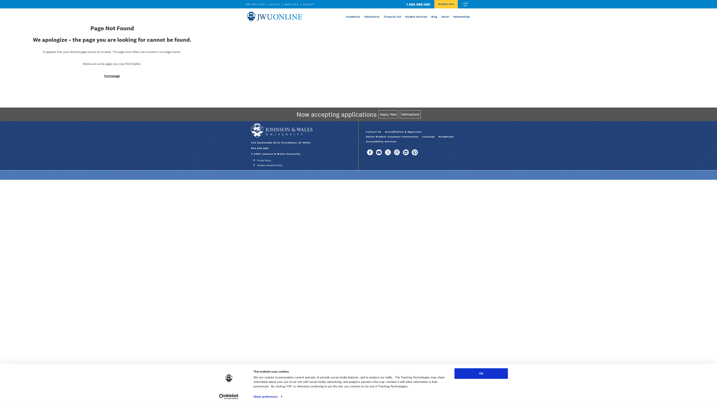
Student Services (416, 16)
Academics (353, 16)
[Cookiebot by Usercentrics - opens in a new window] (228, 397)
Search (307, 4)
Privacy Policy (264, 160)
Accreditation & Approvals (403, 131)
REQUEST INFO (446, 4)
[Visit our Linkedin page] (406, 154)
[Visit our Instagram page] (397, 154)
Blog (434, 16)
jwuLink (274, 4)
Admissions (372, 16)
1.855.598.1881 (418, 4)
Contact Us (373, 131)
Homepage (112, 76)
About (445, 16)
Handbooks (446, 136)
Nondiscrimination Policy (270, 165)
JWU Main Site (255, 4)
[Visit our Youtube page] (379, 154)
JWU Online (274, 16)
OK (481, 373)
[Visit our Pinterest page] (415, 154)
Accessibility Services (381, 141)
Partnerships (461, 16)
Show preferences (266, 396)
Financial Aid (392, 16)
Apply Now (291, 4)
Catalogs (428, 136)
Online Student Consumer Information (392, 136)
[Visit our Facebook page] (370, 154)
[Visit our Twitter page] (388, 154)
